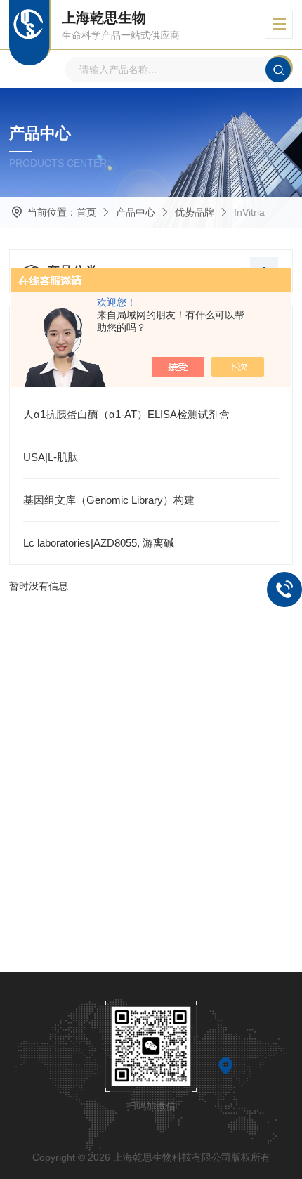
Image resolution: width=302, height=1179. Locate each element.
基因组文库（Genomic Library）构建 (109, 500)
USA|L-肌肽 (50, 457)
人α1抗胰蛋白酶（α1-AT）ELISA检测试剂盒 (126, 414)
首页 (86, 212)
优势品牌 (194, 212)
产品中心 (135, 212)
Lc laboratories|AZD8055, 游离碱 (98, 543)
